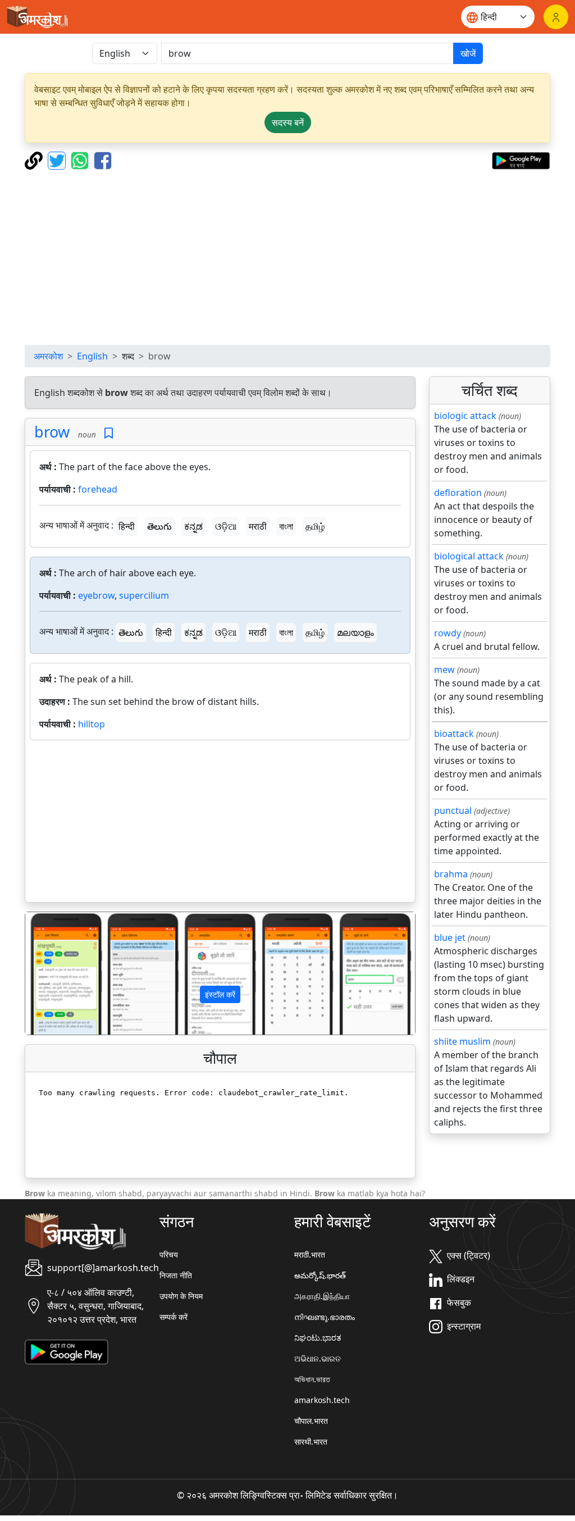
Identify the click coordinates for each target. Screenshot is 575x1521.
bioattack (454, 733)
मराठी (258, 526)
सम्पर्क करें (173, 1316)
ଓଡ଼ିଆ (225, 526)
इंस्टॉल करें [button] (220, 994)
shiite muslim (462, 1041)
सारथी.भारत (310, 1441)
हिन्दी (126, 526)
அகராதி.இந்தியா (322, 1296)
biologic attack (465, 415)
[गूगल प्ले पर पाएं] (520, 159)
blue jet (450, 937)
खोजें (468, 53)
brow (52, 431)
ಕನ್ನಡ (193, 526)
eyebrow (96, 595)
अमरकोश (48, 356)
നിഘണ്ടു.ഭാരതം (324, 1316)
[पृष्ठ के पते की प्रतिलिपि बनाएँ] (35, 159)
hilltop (91, 724)
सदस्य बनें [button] (288, 122)
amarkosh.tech (322, 1400)
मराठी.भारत (309, 1254)
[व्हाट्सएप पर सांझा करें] (81, 159)
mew (444, 669)
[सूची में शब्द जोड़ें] (108, 433)
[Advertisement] (287, 257)
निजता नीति (175, 1275)
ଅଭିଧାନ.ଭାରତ (317, 1358)
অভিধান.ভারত (312, 1379)
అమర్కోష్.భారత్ (320, 1275)
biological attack (469, 556)
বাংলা (286, 526)
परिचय (168, 1254)
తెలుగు (159, 526)
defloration (458, 492)
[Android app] (66, 1351)
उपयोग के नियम (181, 1296)
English (92, 356)
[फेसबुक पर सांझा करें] (103, 159)
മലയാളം (355, 632)
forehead (97, 489)
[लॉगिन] (556, 16)
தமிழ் (315, 526)
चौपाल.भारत (311, 1420)
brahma (451, 874)
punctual (453, 810)
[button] (54, 973)
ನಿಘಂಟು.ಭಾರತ (317, 1337)
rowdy (447, 633)
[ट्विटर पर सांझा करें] (58, 159)
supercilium (144, 595)
